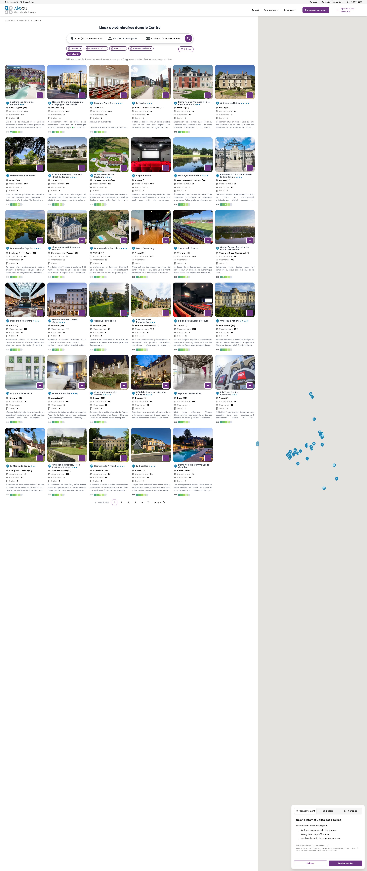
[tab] (305, 811)
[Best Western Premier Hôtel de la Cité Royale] (235, 172)
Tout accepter (345, 863)
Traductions (28, 2)
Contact (313, 2)
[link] (347, 10)
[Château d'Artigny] (235, 317)
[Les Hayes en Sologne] (193, 172)
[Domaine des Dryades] (25, 245)
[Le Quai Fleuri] (151, 462)
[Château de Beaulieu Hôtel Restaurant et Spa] (67, 462)
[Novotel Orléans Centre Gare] (67, 317)
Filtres (187, 49)
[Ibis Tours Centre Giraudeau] (235, 390)
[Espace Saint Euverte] (25, 390)
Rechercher (270, 10)
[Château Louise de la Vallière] (109, 390)
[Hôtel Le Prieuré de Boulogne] (109, 172)
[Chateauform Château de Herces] (67, 245)
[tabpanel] (328, 835)
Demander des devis (316, 10)
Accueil (255, 10)
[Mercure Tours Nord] (109, 99)
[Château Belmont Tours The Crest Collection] (67, 172)
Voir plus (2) (73, 54)
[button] (307, 458)
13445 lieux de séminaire (17, 20)
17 (148, 502)
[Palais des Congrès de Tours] (193, 317)
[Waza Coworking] (151, 245)
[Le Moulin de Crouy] (25, 462)
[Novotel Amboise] (67, 390)
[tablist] (328, 811)
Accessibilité (12, 2)
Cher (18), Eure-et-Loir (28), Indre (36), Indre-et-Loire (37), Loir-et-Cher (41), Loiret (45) (89, 38)
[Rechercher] (188, 38)
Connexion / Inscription (331, 2)
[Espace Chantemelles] (193, 390)
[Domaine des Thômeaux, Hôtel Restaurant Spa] (193, 99)
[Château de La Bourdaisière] (151, 317)
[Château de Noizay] (235, 99)
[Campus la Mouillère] (109, 317)
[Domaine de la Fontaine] (25, 172)
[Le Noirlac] (151, 99)
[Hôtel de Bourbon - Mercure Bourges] (151, 390)
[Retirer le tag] (80, 48)
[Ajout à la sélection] (40, 95)
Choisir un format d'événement (166, 38)
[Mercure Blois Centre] (25, 317)
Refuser (311, 863)
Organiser (289, 10)
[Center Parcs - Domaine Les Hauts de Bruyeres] (235, 245)
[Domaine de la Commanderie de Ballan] (193, 462)
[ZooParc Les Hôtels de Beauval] (25, 99)
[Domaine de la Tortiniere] (109, 245)
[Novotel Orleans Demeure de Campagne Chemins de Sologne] (67, 99)
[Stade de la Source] (193, 245)
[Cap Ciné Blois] (151, 172)
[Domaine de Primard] (109, 462)
